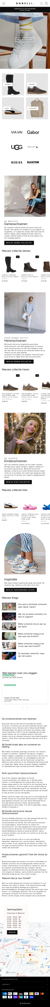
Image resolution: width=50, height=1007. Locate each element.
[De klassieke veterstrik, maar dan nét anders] (9, 656)
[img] (26, 675)
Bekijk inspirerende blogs (20, 590)
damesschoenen (32, 790)
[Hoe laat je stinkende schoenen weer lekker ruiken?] (9, 606)
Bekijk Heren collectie (19, 361)
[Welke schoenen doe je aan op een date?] (9, 626)
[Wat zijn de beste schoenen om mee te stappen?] (9, 616)
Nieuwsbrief (8, 989)
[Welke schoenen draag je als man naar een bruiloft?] (9, 636)
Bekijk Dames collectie (19, 243)
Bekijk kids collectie (18, 482)
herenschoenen (26, 820)
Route (12, 932)
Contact (6, 984)
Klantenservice (10, 979)
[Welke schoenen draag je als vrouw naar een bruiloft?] (9, 646)
